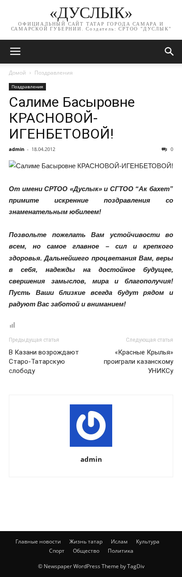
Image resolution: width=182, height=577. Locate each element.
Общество (86, 550)
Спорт (56, 550)
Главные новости (38, 541)
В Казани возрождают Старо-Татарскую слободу (44, 361)
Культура (147, 541)
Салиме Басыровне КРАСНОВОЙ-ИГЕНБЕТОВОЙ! (72, 118)
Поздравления (53, 72)
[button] (169, 52)
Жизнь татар (85, 541)
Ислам (119, 541)
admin (16, 149)
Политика (120, 550)
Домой (17, 72)
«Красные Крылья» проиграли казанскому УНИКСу (138, 361)
